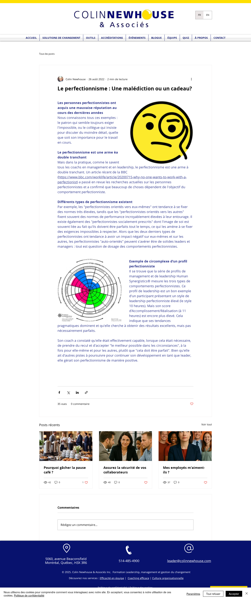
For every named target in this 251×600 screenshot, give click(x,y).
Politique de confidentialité (29, 595)
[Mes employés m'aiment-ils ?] (185, 446)
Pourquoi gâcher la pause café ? (65, 470)
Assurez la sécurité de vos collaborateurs (124, 470)
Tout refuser (213, 594)
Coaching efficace (138, 578)
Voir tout (206, 424)
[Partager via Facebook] (59, 392)
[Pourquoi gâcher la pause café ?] (65, 446)
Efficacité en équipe (112, 578)
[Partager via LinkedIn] (77, 392)
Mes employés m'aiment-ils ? (184, 470)
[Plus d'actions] (191, 79)
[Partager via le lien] (86, 392)
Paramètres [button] (193, 594)
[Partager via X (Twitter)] (68, 392)
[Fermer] (246, 593)
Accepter (234, 594)
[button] (186, 37)
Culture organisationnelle (168, 578)
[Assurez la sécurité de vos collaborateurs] (125, 446)
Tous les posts (47, 53)
